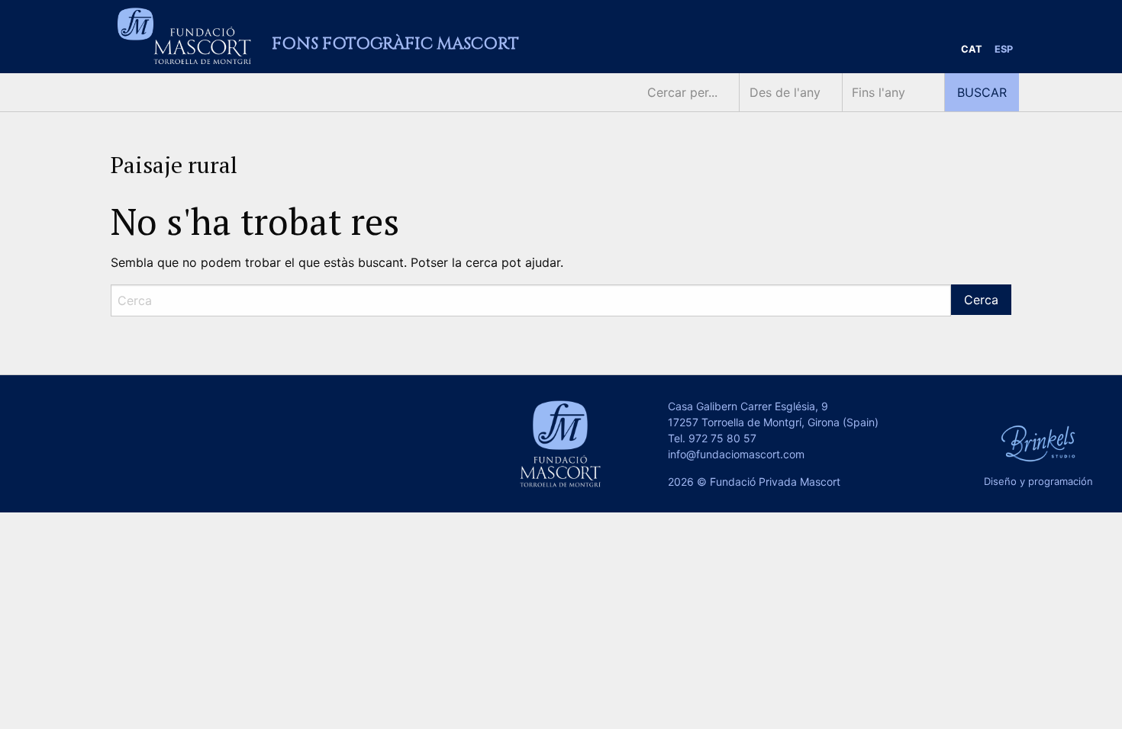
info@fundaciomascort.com (736, 454)
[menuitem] (971, 50)
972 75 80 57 (722, 438)
